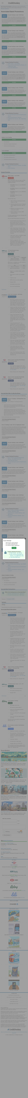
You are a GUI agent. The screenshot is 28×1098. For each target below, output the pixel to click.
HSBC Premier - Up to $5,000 (16, 553)
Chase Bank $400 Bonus (15, 557)
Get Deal (14, 547)
